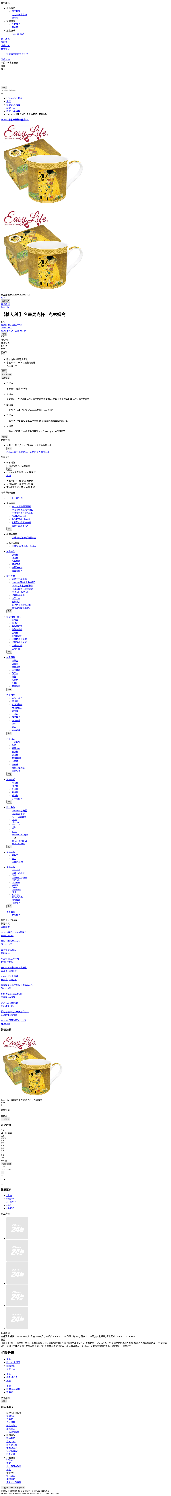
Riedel (14, 892)
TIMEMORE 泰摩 (20, 835)
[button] (85, 18)
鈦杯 (14, 745)
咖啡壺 (15, 620)
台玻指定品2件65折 (21, 519)
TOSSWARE (17, 897)
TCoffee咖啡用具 (19, 841)
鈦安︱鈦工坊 (18, 873)
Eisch (14, 875)
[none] (85, 1069)
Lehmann (16, 882)
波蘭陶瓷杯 (17, 567)
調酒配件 (16, 720)
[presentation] (85, 164)
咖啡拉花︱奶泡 (19, 639)
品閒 (14, 858)
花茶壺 (15, 673)
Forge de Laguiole (19, 878)
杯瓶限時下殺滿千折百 (22, 510)
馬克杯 (15, 752)
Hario (14, 827)
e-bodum (15, 822)
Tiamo (14, 831)
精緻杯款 (10, 551)
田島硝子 (16, 903)
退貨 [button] (17, 54)
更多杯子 (16, 915)
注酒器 (15, 714)
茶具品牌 (10, 852)
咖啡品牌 (10, 807)
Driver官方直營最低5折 (22, 586)
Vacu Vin (16, 870)
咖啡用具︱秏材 (13, 617)
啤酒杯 (15, 783)
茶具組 (15, 683)
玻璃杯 (15, 755)
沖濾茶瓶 (16, 670)
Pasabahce (16, 890)
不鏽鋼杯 (16, 742)
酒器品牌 (10, 867)
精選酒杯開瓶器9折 (21, 608)
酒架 (14, 727)
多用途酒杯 (17, 799)
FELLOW (16, 824)
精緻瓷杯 (16, 564)
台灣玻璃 (16, 900)
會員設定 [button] (23, 54)
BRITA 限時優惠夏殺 (21, 506)
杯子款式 (10, 739)
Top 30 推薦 (17, 498)
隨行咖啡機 (17, 629)
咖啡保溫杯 (17, 636)
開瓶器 (15, 701)
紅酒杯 (15, 789)
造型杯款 (16, 561)
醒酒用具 (16, 717)
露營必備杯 (17, 571)
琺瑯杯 (15, 555)
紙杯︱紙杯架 (18, 768)
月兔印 (15, 855)
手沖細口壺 (17, 626)
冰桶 (14, 724)
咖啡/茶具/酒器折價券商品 (24, 537)
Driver (14, 819)
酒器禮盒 (16, 730)
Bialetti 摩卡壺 (18, 814)
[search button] (2, 93)
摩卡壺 (15, 623)
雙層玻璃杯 (17, 758)
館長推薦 (10, 576)
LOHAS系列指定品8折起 (23, 582)
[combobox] (85, 90)
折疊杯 (15, 761)
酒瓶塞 (15, 711)
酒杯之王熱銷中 (19, 579)
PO (13, 829)
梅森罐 (15, 764)
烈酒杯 (15, 795)
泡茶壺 (15, 661)
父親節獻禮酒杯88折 (21, 522)
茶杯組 (15, 680)
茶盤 (14, 677)
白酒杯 (15, 786)
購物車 (4, 42)
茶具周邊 (16, 686)
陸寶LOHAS (17, 862)
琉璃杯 (15, 558)
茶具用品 (10, 657)
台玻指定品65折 (19, 516)
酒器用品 (10, 695)
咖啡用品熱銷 (18, 595)
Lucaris (15, 885)
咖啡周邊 (16, 649)
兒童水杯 (16, 748)
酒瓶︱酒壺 (17, 698)
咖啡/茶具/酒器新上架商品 (24, 546)
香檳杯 (15, 792)
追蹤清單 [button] (10, 54)
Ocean (14, 887)
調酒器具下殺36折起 (21, 605)
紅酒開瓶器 (17, 704)
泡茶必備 (16, 598)
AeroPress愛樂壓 (19, 811)
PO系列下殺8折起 (20, 592)
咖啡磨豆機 (17, 645)
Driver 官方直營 (19, 817)
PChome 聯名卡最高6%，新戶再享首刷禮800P (27, 452)
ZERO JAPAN (18, 843)
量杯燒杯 (16, 771)
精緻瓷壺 (16, 667)
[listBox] (85, 1105)
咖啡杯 (15, 633)
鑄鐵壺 (15, 664)
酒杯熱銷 (16, 602)
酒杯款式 (10, 779)
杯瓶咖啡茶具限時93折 (22, 513)
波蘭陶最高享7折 (20, 526)
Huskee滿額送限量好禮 (22, 589)
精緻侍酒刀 (17, 708)
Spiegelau (16, 894)
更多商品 (10, 912)
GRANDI (16, 880)
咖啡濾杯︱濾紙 (19, 642)
